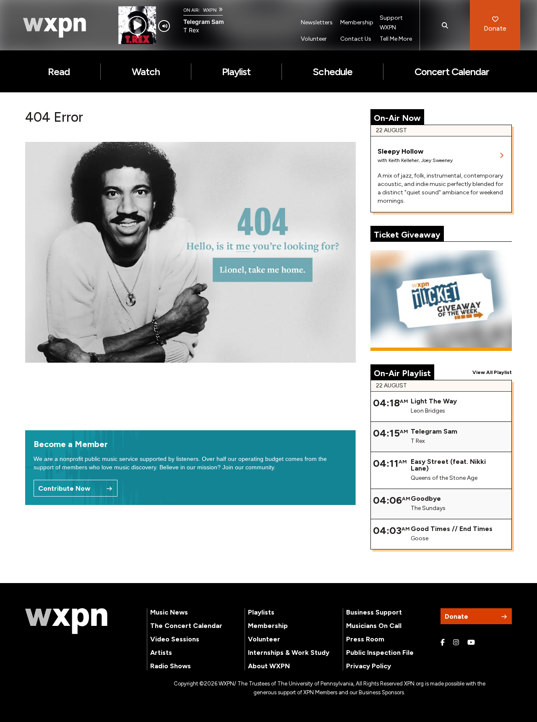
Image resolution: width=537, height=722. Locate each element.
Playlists (261, 612)
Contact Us (355, 38)
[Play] (137, 25)
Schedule (332, 71)
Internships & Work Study (288, 653)
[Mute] (164, 26)
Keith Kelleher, (404, 160)
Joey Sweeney (437, 160)
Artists (161, 653)
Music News (169, 612)
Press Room (365, 639)
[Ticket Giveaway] (441, 300)
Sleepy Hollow (400, 151)
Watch (146, 71)
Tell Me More (396, 38)
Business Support (374, 612)
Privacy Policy (368, 666)
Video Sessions (174, 639)
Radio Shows (170, 666)
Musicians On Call (373, 626)
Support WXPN (391, 22)
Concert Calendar (452, 71)
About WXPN (269, 666)
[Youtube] (471, 642)
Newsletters (317, 22)
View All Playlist (492, 372)
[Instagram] (456, 642)
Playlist (236, 71)
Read (59, 71)
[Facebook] (443, 642)
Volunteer (314, 38)
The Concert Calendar (186, 626)
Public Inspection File (380, 653)
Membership (356, 22)
